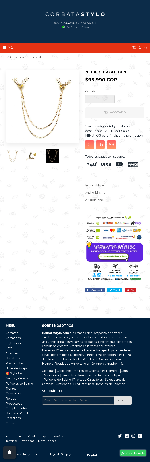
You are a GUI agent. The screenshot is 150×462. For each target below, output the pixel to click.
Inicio (9, 57)
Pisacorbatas (14, 363)
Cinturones (13, 393)
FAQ (21, 436)
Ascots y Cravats (17, 378)
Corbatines (13, 338)
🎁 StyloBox (14, 373)
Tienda (32, 436)
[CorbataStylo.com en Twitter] (120, 436)
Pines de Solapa (17, 368)
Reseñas (58, 436)
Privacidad (28, 440)
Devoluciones (47, 440)
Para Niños (13, 418)
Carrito (142, 47)
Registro (123, 400)
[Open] (9, 452)
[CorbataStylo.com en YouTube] (140, 436)
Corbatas (12, 333)
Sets (9, 348)
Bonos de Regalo (17, 413)
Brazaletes (13, 358)
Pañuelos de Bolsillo (19, 383)
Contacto (12, 423)
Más (10, 47)
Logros (44, 436)
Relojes (11, 398)
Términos (11, 440)
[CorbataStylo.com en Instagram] (133, 436)
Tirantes (11, 388)
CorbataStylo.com (27, 454)
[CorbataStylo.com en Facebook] (127, 436)
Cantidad (91, 91)
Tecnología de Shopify (56, 454)
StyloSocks (13, 343)
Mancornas (13, 353)
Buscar (10, 436)
